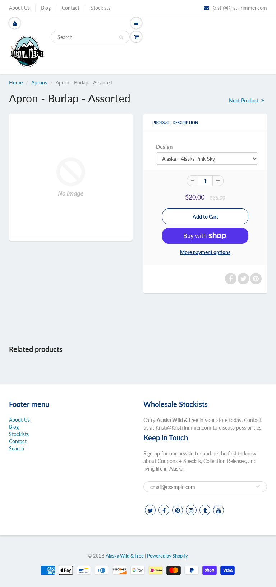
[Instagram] (191, 510)
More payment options (205, 252)
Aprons (39, 82)
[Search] (121, 37)
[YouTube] (218, 510)
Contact (70, 8)
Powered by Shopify (167, 556)
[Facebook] (163, 510)
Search (16, 448)
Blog (46, 8)
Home (16, 82)
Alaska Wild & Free (125, 556)
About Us (19, 8)
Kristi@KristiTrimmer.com (239, 8)
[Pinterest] (177, 510)
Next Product (244, 100)
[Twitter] (150, 510)
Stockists (100, 8)
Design (164, 146)
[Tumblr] (204, 510)
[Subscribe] (258, 486)
